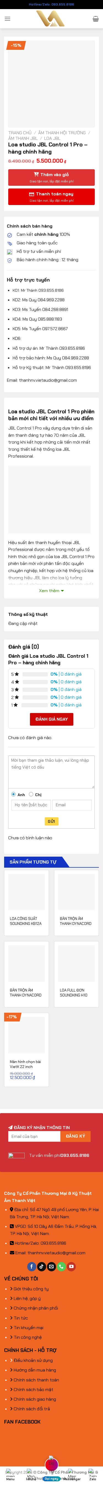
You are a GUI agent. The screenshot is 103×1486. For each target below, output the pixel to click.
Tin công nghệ (27, 1337)
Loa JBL (52, 138)
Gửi (51, 821)
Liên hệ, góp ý (27, 1298)
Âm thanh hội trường (62, 133)
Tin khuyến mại (28, 1328)
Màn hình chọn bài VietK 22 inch (25, 1064)
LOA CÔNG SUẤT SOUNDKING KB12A (25, 921)
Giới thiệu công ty (31, 1289)
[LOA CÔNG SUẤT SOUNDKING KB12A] (26, 892)
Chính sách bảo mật (33, 1389)
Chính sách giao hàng (34, 1399)
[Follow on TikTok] (41, 1266)
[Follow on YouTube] (71, 1266)
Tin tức (20, 1318)
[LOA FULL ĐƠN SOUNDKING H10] (76, 963)
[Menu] (7, 18)
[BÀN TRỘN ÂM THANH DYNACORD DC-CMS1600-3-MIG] (76, 892)
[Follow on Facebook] (31, 1266)
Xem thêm (49, 591)
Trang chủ (20, 133)
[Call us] (61, 1266)
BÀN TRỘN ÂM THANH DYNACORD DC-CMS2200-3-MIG (25, 997)
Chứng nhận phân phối (35, 1308)
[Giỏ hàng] (96, 19)
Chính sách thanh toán (36, 1380)
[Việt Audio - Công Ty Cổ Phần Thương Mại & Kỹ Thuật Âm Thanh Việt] (51, 18)
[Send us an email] (51, 1266)
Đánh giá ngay (51, 719)
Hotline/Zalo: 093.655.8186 (51, 4)
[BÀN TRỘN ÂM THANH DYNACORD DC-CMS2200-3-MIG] (26, 963)
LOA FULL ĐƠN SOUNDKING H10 (73, 993)
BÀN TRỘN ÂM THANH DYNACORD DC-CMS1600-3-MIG (75, 926)
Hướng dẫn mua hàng (34, 1370)
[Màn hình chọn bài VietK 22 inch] (26, 1035)
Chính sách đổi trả (31, 1409)
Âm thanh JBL (23, 138)
